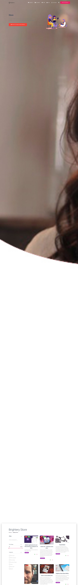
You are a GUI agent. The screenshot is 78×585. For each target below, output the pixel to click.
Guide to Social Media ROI (47, 575)
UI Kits (11, 564)
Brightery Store (15, 532)
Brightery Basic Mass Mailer (62, 573)
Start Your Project (65, 2)
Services (30, 2)
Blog (48, 2)
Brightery (12, 2)
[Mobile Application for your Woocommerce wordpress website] (31, 539)
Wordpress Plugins (13, 562)
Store (43, 2)
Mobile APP (12, 566)
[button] (15, 544)
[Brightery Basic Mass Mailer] (62, 567)
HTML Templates (13, 557)
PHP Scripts (12, 555)
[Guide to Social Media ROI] (47, 568)
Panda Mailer (62, 544)
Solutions (37, 2)
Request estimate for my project (18, 24)
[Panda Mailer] (62, 539)
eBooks (11, 568)
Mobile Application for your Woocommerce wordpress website (31, 546)
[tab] (15, 544)
